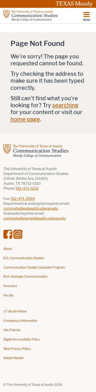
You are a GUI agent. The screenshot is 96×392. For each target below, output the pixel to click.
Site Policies (12, 330)
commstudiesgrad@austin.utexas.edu (34, 218)
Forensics (10, 286)
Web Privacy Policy (17, 349)
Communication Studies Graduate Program (34, 267)
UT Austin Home (15, 311)
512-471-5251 (26, 188)
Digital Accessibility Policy (21, 339)
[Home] (30, 15)
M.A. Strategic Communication (25, 277)
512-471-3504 (23, 199)
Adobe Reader (13, 358)
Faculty (8, 295)
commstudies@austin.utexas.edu (30, 208)
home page (25, 119)
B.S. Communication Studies (23, 258)
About (7, 249)
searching (65, 105)
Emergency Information (20, 321)
